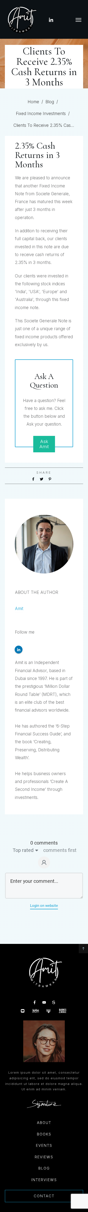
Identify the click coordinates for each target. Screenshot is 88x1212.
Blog (44, 1168)
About (44, 1122)
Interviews (44, 1179)
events (44, 1145)
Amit (19, 608)
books (44, 1134)
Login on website (44, 905)
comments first (60, 850)
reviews (44, 1157)
